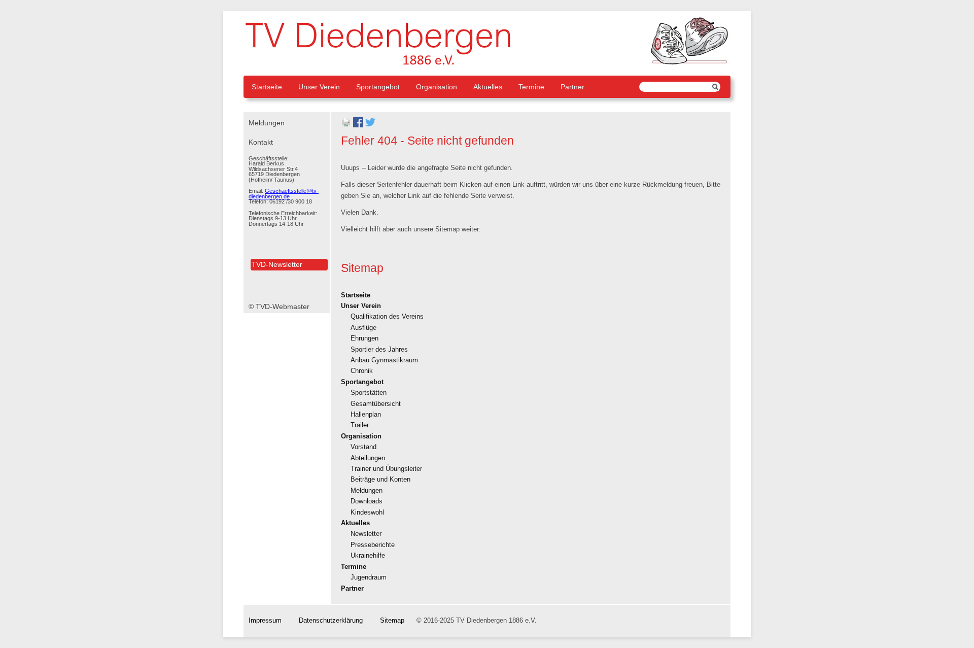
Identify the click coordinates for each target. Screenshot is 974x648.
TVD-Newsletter (277, 264)
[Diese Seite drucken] (346, 125)
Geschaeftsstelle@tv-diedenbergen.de (284, 193)
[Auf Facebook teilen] (358, 125)
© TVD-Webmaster (279, 306)
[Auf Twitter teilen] (370, 125)
